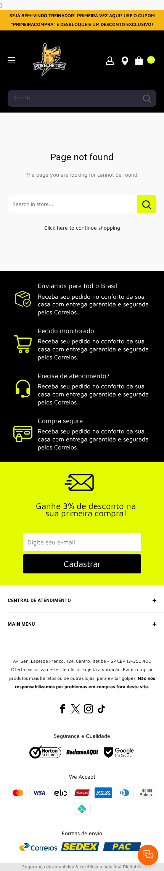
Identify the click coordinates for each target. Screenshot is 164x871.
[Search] (146, 98)
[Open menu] (11, 60)
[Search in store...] (146, 204)
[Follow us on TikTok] (101, 708)
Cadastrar (82, 564)
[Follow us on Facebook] (62, 708)
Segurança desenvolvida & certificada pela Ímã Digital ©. (82, 866)
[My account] (110, 60)
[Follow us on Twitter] (75, 708)
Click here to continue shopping (82, 227)
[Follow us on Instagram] (88, 708)
